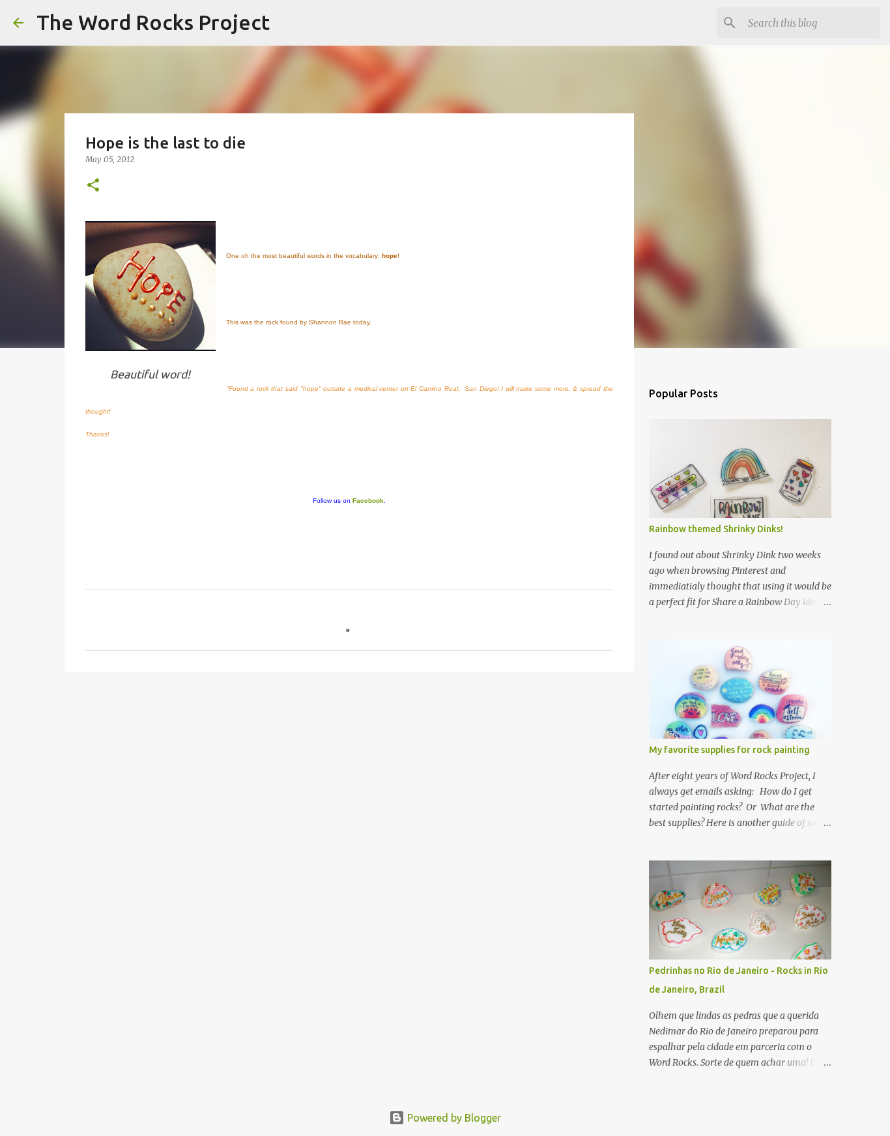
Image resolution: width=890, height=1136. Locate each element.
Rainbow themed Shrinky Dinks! (716, 529)
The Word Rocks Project (153, 22)
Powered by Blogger (453, 1118)
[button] (93, 186)
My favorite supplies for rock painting (729, 750)
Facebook (368, 500)
